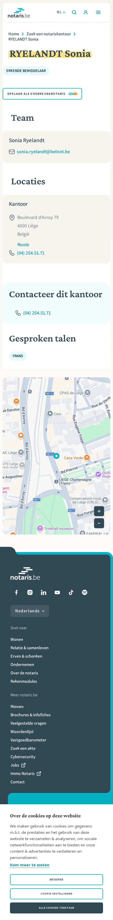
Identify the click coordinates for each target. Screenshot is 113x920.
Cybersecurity (23, 756)
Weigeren (57, 879)
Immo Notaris (23, 773)
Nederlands (27, 610)
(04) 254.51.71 (30, 253)
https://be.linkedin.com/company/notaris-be (43, 592)
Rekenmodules (24, 681)
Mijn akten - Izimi (85, 12)
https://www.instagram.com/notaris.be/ (30, 592)
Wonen (17, 639)
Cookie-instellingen (57, 893)
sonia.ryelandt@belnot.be (43, 152)
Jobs (15, 765)
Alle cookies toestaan (56, 908)
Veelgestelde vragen (28, 723)
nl (59, 12)
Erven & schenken (26, 656)
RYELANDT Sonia (23, 39)
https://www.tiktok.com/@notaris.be (71, 592)
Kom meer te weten (29, 864)
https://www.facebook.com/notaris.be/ (16, 592)
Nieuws (17, 706)
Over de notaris (24, 672)
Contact (18, 781)
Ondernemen (22, 664)
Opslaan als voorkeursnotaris (36, 94)
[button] (56, 456)
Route (23, 244)
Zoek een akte (23, 748)
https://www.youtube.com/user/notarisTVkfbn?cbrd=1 (57, 592)
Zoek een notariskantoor (49, 33)
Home (13, 33)
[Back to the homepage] (19, 12)
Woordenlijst (22, 731)
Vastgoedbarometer (28, 739)
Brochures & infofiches (31, 714)
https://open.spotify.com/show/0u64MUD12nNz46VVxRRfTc (84, 592)
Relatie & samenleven (30, 647)
